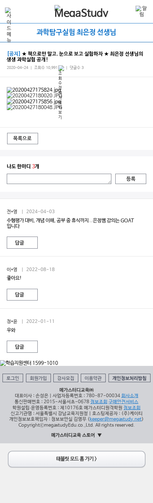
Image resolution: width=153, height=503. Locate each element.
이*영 (12, 269)
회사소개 (129, 396)
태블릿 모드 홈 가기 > (76, 459)
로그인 (12, 378)
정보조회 (98, 402)
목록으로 (22, 138)
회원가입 (38, 378)
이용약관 (93, 378)
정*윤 (12, 321)
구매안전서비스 (123, 402)
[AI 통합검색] (127, 11)
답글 (19, 243)
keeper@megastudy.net (116, 419)
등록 (131, 179)
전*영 (12, 212)
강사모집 (65, 378)
